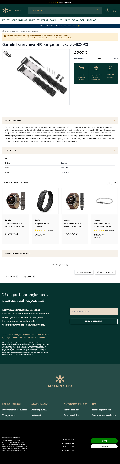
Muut (67, 20)
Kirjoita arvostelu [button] (106, 272)
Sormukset (56, 20)
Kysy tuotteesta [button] (85, 272)
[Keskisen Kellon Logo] (13, 10)
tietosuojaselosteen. (37, 337)
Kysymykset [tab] (27, 276)
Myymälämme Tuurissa (14, 409)
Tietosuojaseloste (101, 409)
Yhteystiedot (9, 415)
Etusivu (3, 31)
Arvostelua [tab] (10, 276)
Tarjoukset (78, 20)
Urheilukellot (19, 20)
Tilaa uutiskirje (93, 321)
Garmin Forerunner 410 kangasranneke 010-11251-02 (22, 31)
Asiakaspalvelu (39, 409)
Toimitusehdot (71, 409)
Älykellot (34, 20)
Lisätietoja (10, 151)
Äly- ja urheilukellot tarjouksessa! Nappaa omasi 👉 (60, 26)
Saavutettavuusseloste (104, 415)
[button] (115, 182)
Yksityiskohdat (13, 120)
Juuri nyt (91, 20)
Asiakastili (36, 415)
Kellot (6, 20)
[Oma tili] (107, 10)
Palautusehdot (71, 415)
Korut (44, 20)
